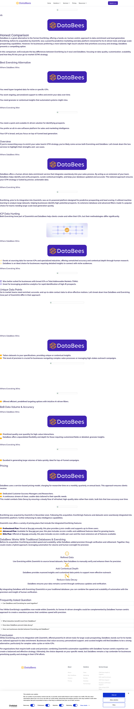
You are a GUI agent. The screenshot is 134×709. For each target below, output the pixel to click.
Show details (83, 705)
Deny (114, 705)
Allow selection (114, 700)
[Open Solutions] (60, 3)
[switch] (47, 705)
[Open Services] (69, 3)
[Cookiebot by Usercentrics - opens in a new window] (13, 706)
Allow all (114, 695)
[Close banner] (128, 693)
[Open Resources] (86, 3)
